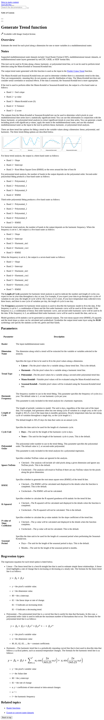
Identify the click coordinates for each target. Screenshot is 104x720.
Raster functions (13, 708)
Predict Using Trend (75, 71)
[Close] (2, 18)
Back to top (6, 717)
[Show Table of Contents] (2, 21)
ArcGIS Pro (6, 5)
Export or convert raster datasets (20, 712)
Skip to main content (10, 2)
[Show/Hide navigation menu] (13, 5)
